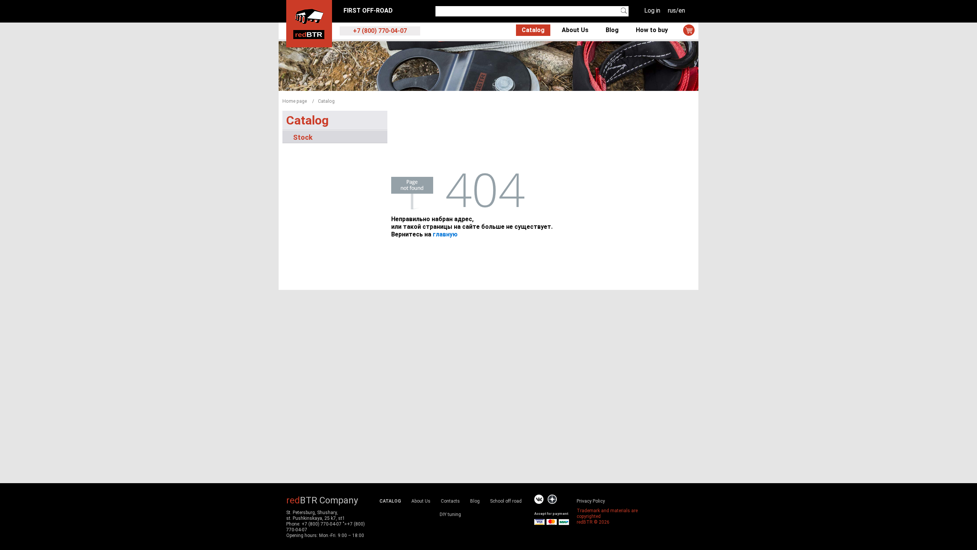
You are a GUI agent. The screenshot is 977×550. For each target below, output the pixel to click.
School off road (506, 501)
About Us (575, 30)
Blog (612, 30)
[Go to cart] (689, 30)
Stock (303, 137)
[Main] (309, 23)
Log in (652, 10)
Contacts (450, 501)
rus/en (676, 10)
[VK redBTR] (539, 499)
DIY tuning (450, 514)
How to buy (652, 30)
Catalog (533, 30)
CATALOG (390, 501)
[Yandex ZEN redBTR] (552, 499)
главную (445, 234)
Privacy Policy (591, 501)
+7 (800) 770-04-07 (321, 524)
